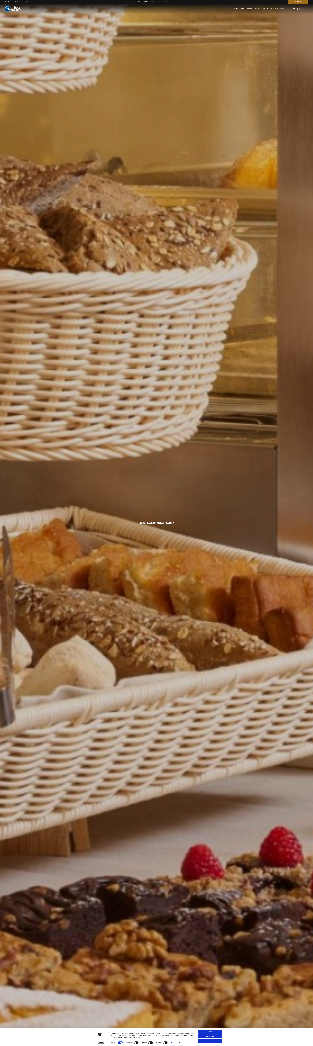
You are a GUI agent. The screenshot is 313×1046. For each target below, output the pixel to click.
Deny (210, 1041)
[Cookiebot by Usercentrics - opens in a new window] (100, 1043)
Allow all (210, 1031)
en (303, 9)
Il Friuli (283, 9)
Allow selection (210, 1036)
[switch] (136, 1042)
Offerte (250, 9)
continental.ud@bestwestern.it (167, 2)
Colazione (274, 9)
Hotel (242, 9)
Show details (174, 1042)
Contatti (292, 9)
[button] (4, 522)
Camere (257, 9)
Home (236, 9)
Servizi (265, 9)
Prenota (298, 2)
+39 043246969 (147, 2)
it (300, 9)
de (306, 9)
